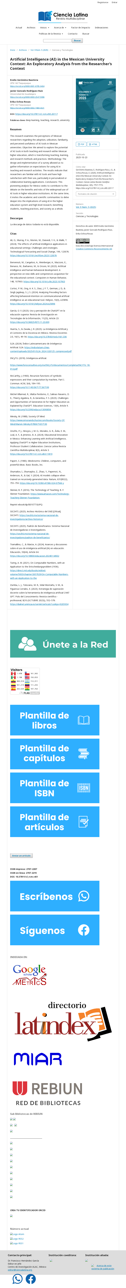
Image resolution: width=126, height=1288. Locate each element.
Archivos (31, 27)
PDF (82, 144)
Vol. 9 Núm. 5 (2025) (39, 50)
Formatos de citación (87, 194)
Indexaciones (101, 27)
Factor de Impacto (80, 27)
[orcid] (11, 1216)
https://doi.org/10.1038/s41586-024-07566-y (42, 483)
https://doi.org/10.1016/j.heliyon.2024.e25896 (32, 303)
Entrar (114, 2)
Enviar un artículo (21, 855)
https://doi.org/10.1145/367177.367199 (29, 387)
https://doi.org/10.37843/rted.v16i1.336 (47, 336)
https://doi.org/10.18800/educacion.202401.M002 (34, 555)
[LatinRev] (11, 1155)
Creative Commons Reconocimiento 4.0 (94, 248)
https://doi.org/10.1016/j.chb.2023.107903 (44, 281)
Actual (19, 27)
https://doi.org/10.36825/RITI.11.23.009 (29, 322)
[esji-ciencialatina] (11, 1143)
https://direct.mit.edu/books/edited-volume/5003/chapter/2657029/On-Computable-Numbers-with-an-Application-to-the (39, 574)
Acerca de (59, 27)
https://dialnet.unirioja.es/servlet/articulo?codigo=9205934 (39, 604)
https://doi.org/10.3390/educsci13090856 (30, 409)
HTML (94, 144)
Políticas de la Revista (50, 33)
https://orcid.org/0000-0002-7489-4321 (27, 108)
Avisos (43, 27)
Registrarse (103, 2)
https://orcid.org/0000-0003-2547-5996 (27, 97)
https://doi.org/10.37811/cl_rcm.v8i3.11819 (31, 453)
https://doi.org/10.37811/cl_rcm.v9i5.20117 (36, 114)
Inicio (12, 50)
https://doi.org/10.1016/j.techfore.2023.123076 (33, 255)
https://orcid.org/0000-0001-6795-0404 (27, 86)
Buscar (85, 33)
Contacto (72, 33)
